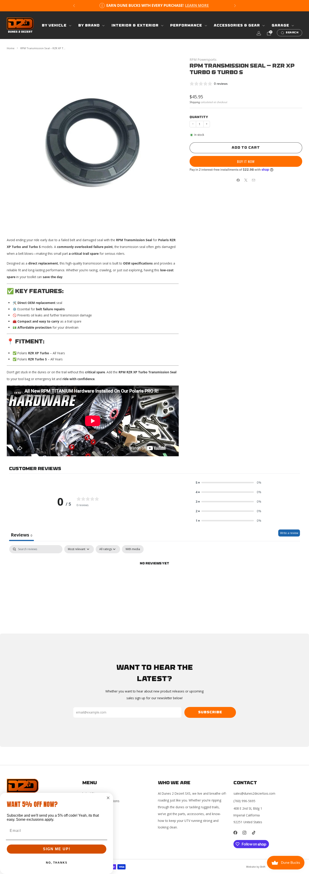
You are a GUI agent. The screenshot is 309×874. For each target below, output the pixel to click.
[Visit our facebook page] (235, 832)
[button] (228, 482)
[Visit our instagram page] (244, 832)
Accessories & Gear (237, 25)
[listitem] (154, 5)
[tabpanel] (154, 579)
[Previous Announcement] (74, 6)
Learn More (197, 5)
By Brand (89, 25)
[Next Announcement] (235, 6)
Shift (262, 866)
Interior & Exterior (135, 25)
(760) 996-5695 (244, 801)
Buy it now (246, 161)
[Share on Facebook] (238, 180)
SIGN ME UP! (56, 849)
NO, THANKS (56, 862)
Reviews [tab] (21, 535)
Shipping (195, 102)
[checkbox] (133, 549)
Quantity (199, 117)
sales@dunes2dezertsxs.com (254, 793)
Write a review (289, 533)
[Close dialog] (108, 798)
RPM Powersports (203, 59)
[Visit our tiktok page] (253, 832)
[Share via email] (253, 180)
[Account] (259, 33)
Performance (186, 25)
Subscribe (210, 712)
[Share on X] (246, 180)
